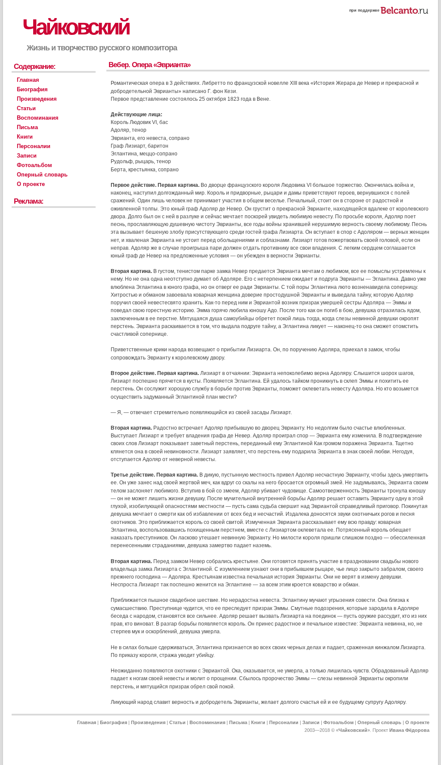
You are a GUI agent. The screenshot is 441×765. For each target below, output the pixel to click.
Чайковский (75, 27)
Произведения (37, 99)
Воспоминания (38, 118)
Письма (27, 127)
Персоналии (33, 146)
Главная (28, 80)
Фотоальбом (34, 165)
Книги (25, 136)
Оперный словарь (42, 174)
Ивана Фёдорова (409, 730)
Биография (32, 89)
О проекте (31, 184)
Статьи (26, 108)
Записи (27, 155)
